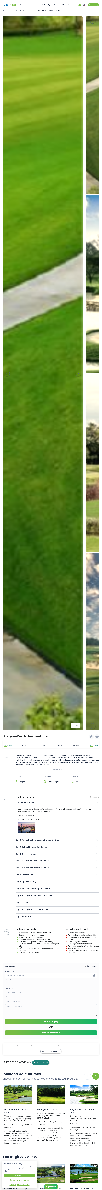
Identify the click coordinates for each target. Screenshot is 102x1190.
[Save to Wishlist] (97, 736)
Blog (63, 5)
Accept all (19, 1175)
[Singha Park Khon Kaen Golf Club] (84, 1094)
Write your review (41, 1062)
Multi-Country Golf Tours (21, 11)
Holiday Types (47, 5)
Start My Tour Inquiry (50, 1051)
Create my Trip (93, 5)
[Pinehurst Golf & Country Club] (18, 1094)
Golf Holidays (24, 5)
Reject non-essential (19, 1180)
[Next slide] (78, 373)
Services (57, 5)
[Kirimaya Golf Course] (51, 1094)
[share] (91, 736)
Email (7, 997)
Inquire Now (51, 1186)
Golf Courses (35, 5)
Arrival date (10, 971)
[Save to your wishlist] (29, 1087)
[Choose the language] (84, 5)
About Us (71, 5)
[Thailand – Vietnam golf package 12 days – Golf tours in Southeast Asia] (84, 1173)
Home (5, 11)
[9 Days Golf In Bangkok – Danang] (51, 1173)
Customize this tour (51, 1032)
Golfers (8, 980)
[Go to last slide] (7, 373)
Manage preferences (20, 1184)
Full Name (9, 988)
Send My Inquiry (51, 1021)
